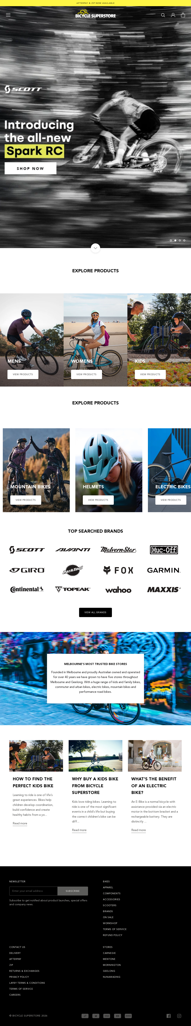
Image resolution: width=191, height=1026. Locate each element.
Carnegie (109, 953)
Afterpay (15, 959)
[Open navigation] (8, 15)
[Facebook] (168, 1015)
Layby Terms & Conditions (27, 983)
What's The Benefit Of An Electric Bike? (153, 785)
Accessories (111, 899)
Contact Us (17, 947)
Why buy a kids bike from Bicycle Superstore (95, 785)
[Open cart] (182, 15)
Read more (20, 823)
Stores (108, 947)
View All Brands (95, 612)
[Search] (163, 15)
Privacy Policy (19, 977)
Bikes (106, 881)
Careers (15, 995)
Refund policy (112, 935)
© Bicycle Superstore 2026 (28, 1015)
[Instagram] (179, 1015)
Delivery (15, 953)
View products (23, 374)
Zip (11, 965)
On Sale (108, 917)
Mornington (112, 965)
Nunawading (111, 977)
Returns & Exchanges (24, 971)
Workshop (110, 923)
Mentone (109, 959)
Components (112, 893)
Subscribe (73, 891)
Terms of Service (115, 929)
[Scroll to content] (95, 248)
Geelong (109, 971)
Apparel (108, 887)
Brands (108, 911)
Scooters (110, 905)
